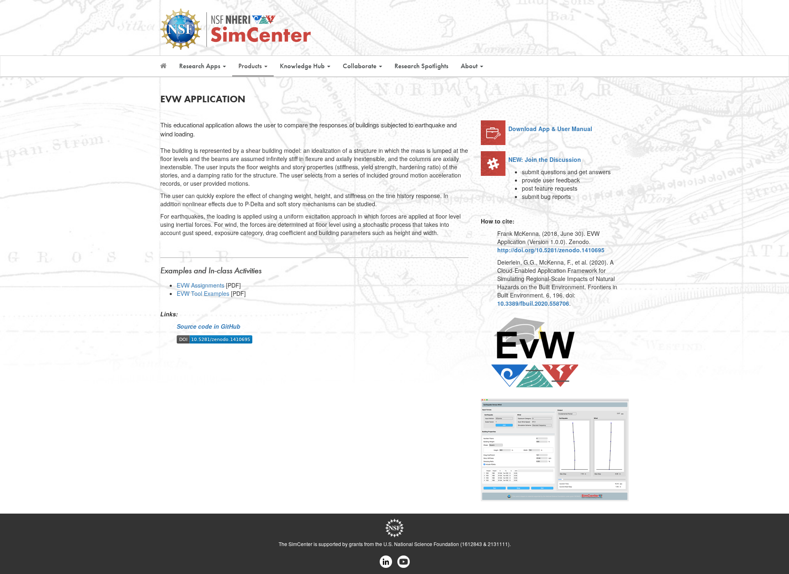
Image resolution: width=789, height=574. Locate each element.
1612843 (472, 543)
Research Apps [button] (200, 66)
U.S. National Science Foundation (421, 543)
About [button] (470, 66)
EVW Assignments (201, 285)
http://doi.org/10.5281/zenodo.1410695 (550, 250)
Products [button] (250, 66)
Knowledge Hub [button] (303, 66)
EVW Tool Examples (204, 293)
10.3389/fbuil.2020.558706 (533, 303)
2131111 (498, 543)
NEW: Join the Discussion (544, 159)
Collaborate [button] (360, 66)
